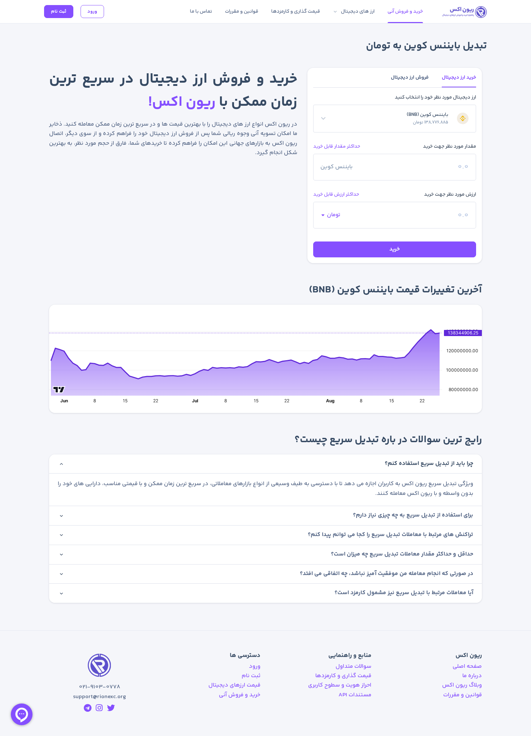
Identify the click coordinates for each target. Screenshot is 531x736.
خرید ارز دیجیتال (459, 78)
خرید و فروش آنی (239, 695)
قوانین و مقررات (462, 695)
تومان (333, 214)
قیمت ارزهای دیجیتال (234, 685)
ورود (92, 11)
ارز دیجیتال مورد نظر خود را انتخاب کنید (435, 97)
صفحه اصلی (467, 666)
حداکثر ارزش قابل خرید (336, 194)
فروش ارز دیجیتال (410, 78)
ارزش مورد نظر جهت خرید (450, 195)
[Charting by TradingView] (59, 388)
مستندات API (354, 695)
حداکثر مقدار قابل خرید (336, 146)
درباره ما (472, 675)
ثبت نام (58, 11)
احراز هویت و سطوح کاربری (339, 685)
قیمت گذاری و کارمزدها (343, 675)
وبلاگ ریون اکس (462, 685)
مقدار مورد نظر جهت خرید (449, 147)
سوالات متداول (353, 666)
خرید (394, 249)
